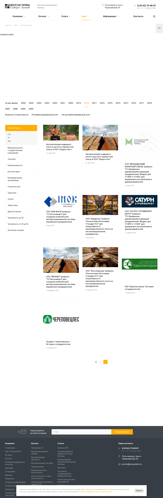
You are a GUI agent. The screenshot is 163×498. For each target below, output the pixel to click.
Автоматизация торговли (42, 463)
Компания (18, 16)
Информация (110, 16)
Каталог (42, 16)
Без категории (14, 172)
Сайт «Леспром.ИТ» (13, 451)
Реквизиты (9, 479)
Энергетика (13, 205)
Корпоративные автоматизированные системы (66, 462)
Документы (10, 489)
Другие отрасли (14, 212)
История (8, 455)
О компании (10, 448)
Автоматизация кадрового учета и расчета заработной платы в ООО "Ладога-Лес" (99, 156)
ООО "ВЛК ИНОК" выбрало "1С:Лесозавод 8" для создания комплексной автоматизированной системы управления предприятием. (60, 217)
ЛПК (9, 134)
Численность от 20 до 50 (18, 224)
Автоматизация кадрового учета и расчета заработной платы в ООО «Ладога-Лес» (59, 147)
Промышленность (15, 165)
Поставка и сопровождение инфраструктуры (64, 473)
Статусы (8, 459)
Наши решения (37, 467)
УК (9, 138)
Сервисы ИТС (63, 448)
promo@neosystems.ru (132, 464)
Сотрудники (10, 472)
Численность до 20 (16, 218)
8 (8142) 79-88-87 (146, 5)
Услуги (65, 16)
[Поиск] (154, 16)
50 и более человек (16, 230)
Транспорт (12, 193)
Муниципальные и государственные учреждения (15, 150)
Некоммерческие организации (15, 179)
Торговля (12, 159)
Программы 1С (37, 448)
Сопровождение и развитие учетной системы (65, 453)
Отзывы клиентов (12, 486)
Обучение (61, 468)
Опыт (84, 16)
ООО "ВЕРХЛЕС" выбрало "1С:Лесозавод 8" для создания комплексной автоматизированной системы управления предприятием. (60, 282)
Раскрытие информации (15, 482)
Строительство (14, 187)
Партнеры (9, 468)
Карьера (8, 475)
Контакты (138, 16)
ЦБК (9, 141)
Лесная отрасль (14, 128)
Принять (139, 491)
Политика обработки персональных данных (95, 492)
